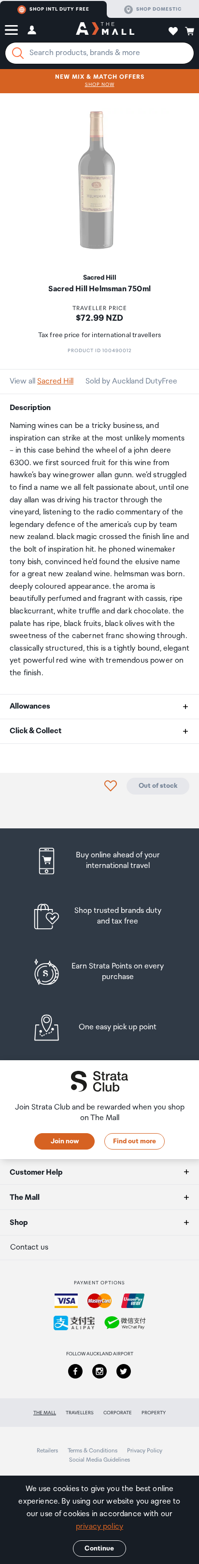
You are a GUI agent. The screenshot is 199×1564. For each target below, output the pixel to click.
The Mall (44, 1413)
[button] (11, 30)
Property (154, 1413)
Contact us (29, 1247)
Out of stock (158, 786)
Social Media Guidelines (99, 1460)
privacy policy (99, 1526)
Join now (65, 1141)
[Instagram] (99, 1371)
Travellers (80, 1413)
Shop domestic (159, 9)
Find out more (134, 1141)
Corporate (117, 1413)
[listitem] (100, 861)
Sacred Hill (55, 381)
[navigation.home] (105, 30)
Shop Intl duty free (59, 9)
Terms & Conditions (92, 1451)
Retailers (47, 1451)
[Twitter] (123, 1371)
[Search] (18, 53)
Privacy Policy (144, 1451)
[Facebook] (75, 1371)
